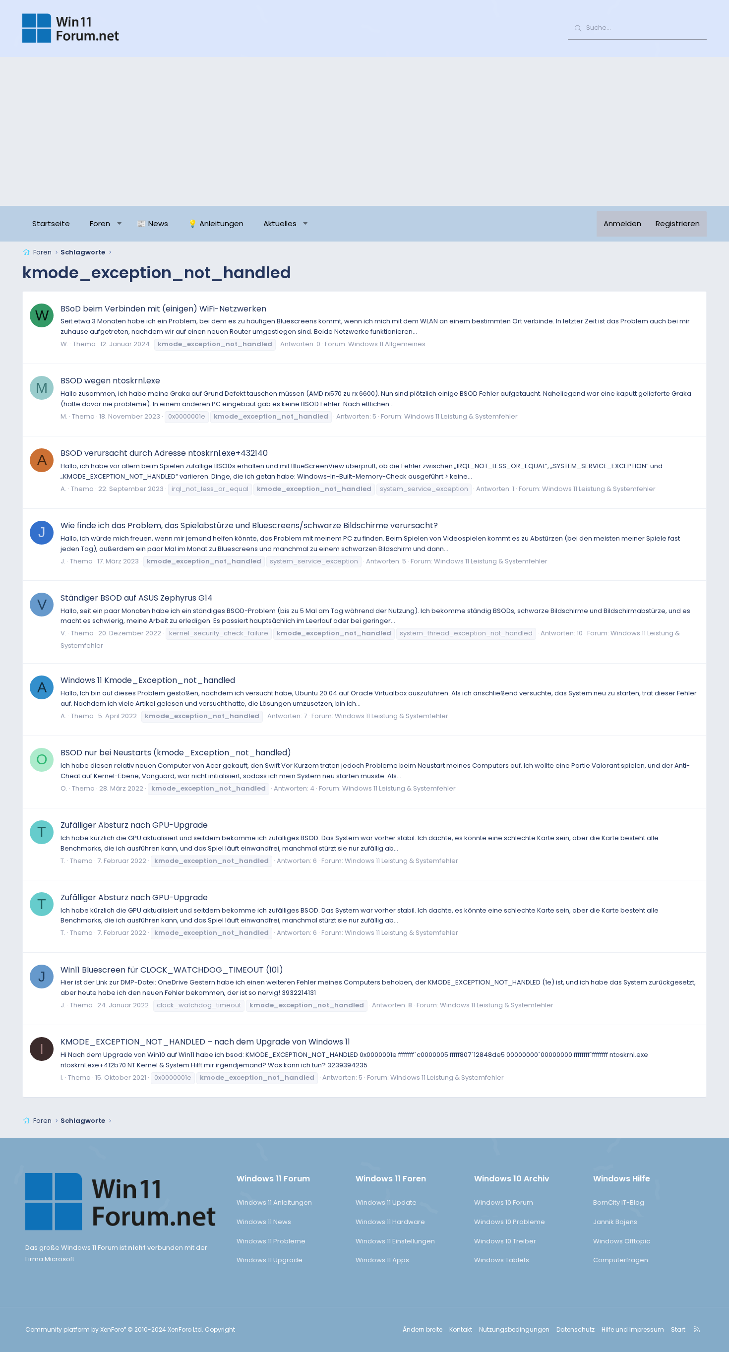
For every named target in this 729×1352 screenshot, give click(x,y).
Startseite (51, 223)
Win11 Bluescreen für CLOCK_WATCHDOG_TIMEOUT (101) (172, 970)
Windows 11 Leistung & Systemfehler (461, 416)
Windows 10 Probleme (509, 1222)
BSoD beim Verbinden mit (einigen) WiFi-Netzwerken (163, 308)
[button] (119, 224)
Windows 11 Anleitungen (274, 1202)
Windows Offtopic (621, 1241)
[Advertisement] (364, 131)
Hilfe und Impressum (633, 1329)
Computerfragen (620, 1260)
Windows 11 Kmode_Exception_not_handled (148, 680)
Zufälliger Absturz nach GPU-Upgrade (134, 825)
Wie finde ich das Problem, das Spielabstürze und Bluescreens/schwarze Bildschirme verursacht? (249, 525)
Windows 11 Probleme (271, 1241)
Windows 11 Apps (382, 1260)
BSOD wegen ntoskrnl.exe (110, 380)
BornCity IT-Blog (618, 1202)
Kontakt (460, 1329)
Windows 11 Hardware (390, 1222)
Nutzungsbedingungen (514, 1329)
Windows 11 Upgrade (270, 1260)
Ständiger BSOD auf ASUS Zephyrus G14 (137, 598)
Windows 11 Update (386, 1202)
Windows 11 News (264, 1222)
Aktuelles (280, 223)
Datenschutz (575, 1329)
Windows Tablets (501, 1260)
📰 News (152, 223)
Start (678, 1329)
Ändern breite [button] (422, 1329)
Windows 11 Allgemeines (386, 344)
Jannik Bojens (615, 1222)
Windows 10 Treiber (505, 1241)
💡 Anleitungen (215, 223)
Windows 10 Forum (503, 1202)
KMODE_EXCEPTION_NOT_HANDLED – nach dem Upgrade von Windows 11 (205, 1041)
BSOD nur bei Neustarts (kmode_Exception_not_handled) (176, 752)
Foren (100, 223)
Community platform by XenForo (114, 1329)
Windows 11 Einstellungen (395, 1241)
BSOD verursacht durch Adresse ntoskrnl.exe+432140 (164, 453)
